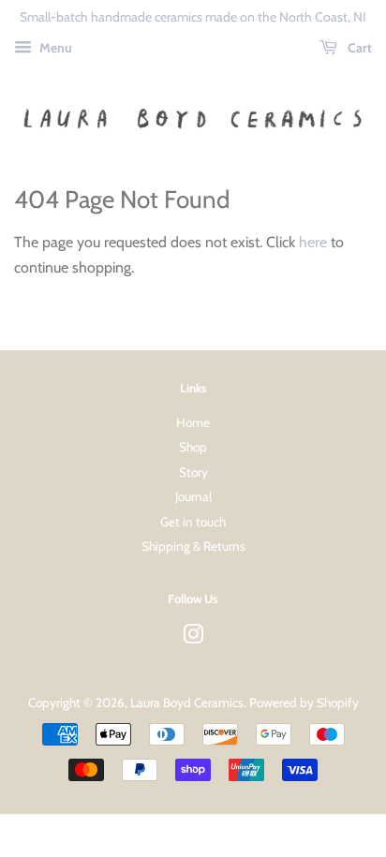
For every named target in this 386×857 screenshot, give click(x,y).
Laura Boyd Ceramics (187, 702)
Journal (193, 496)
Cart (358, 47)
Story (193, 472)
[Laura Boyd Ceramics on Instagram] (193, 637)
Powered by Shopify (304, 702)
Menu (54, 47)
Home (193, 422)
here (313, 242)
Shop (193, 446)
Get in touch (193, 521)
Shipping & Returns (193, 546)
